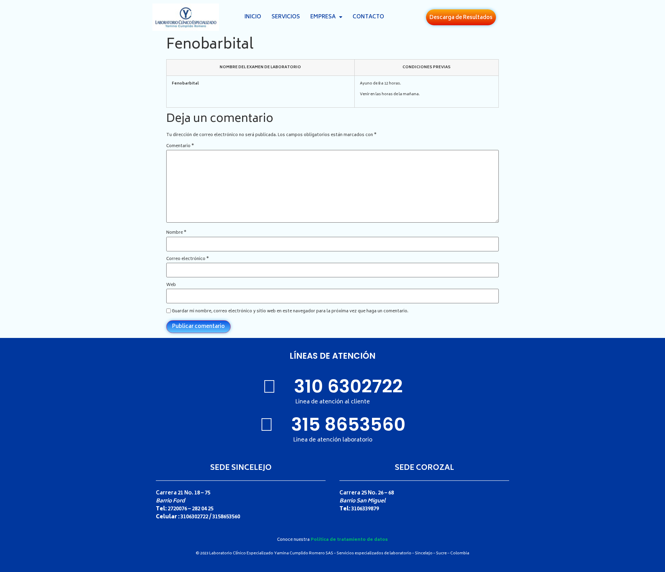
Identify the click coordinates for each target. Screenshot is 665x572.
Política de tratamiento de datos (349, 540)
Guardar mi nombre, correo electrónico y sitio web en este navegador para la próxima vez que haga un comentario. (290, 312)
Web (171, 285)
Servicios (286, 17)
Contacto (368, 17)
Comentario (180, 146)
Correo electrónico (187, 259)
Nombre (176, 233)
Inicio (253, 17)
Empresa (323, 17)
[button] (461, 17)
